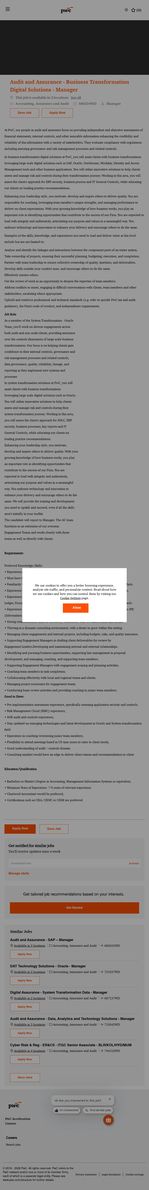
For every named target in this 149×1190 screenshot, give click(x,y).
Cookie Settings (70, 598)
